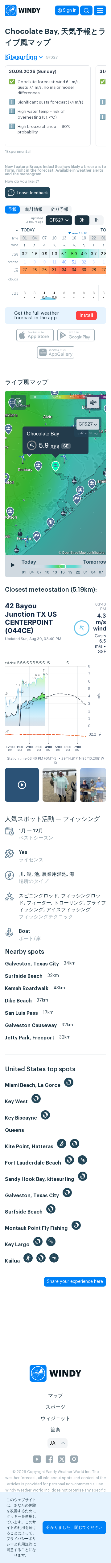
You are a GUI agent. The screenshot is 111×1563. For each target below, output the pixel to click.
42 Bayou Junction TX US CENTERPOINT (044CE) (31, 618)
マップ (55, 1395)
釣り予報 (59, 209)
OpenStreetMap (74, 552)
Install (86, 315)
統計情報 (34, 209)
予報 (12, 209)
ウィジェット (55, 1418)
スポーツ (55, 1407)
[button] (90, 628)
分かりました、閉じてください (74, 1527)
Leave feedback (32, 192)
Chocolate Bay (43, 433)
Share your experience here (75, 1281)
